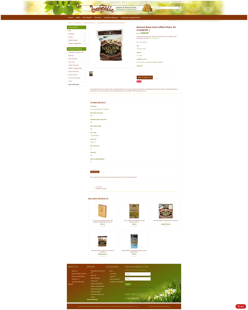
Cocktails (174, 2)
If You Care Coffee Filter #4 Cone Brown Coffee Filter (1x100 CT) (103, 221)
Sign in (124, 2)
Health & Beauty (111, 17)
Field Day (71, 55)
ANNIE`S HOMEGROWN (75, 68)
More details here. (155, 38)
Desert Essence (73, 75)
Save (140, 81)
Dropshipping (166, 2)
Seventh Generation (74, 78)
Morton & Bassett (73, 71)
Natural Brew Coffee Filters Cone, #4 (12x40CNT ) (102, 251)
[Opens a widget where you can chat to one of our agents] (240, 306)
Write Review (95, 172)
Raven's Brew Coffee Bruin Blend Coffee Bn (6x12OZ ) (134, 251)
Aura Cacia (71, 62)
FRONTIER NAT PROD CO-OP (76, 52)
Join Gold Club (144, 2)
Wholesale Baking (155, 2)
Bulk (78, 17)
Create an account (132, 2)
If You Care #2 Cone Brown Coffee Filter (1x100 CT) (134, 221)
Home (70, 23)
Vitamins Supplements (130, 17)
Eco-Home (87, 17)
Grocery (98, 17)
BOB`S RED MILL (73, 59)
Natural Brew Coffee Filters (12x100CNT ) (166, 221)
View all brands (73, 84)
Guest (118, 2)
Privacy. (135, 306)
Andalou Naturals (73, 65)
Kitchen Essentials (89, 23)
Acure (70, 81)
